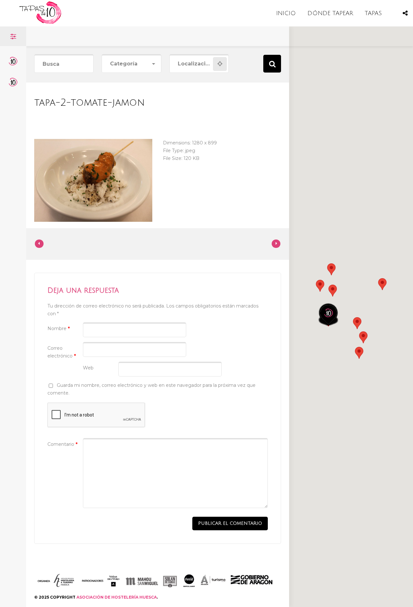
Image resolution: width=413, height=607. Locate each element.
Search (272, 64)
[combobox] (131, 64)
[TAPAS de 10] (40, 22)
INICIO (286, 13)
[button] (332, 291)
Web (88, 368)
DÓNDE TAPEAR (330, 13)
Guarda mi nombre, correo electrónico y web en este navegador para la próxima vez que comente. (151, 389)
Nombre (58, 328)
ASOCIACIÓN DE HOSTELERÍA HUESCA (116, 597)
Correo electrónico (61, 352)
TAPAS (373, 13)
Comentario (62, 444)
